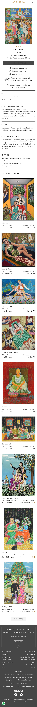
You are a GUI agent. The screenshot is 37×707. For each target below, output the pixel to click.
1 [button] (16, 46)
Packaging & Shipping (27, 657)
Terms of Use (23, 701)
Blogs (4, 667)
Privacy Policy (13, 701)
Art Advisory (6, 657)
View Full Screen (19, 49)
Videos (4, 665)
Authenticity (31, 655)
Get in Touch (30, 665)
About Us (5, 655)
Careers (32, 662)
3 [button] (20, 46)
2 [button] (18, 46)
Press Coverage (7, 662)
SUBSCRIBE (18, 641)
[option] (18, 26)
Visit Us (33, 667)
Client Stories (6, 660)
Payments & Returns (28, 660)
